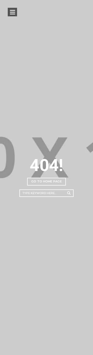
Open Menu (12, 12)
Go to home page (46, 181)
